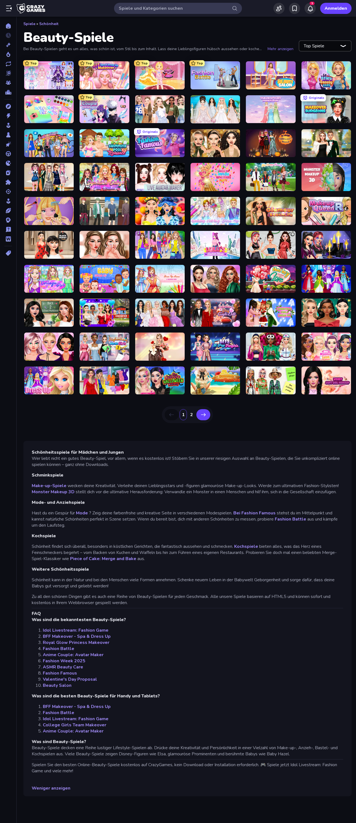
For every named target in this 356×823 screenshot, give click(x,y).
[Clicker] (8, 144)
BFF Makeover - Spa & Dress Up (77, 636)
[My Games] (294, 8)
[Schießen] (8, 191)
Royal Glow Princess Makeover (76, 642)
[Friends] (279, 8)
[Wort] (8, 239)
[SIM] (8, 201)
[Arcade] (8, 125)
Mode (82, 513)
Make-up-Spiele (49, 486)
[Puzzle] (8, 182)
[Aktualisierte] (8, 64)
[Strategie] (8, 220)
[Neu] (8, 45)
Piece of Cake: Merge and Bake (103, 559)
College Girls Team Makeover (74, 725)
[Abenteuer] (8, 106)
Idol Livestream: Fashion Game (75, 630)
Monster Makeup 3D (53, 492)
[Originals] (8, 73)
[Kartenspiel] (8, 172)
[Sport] (8, 210)
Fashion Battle (290, 519)
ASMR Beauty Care (63, 667)
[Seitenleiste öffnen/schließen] (9, 8)
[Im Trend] (8, 54)
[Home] (8, 26)
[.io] (8, 163)
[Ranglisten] (8, 92)
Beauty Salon (57, 685)
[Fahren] (8, 153)
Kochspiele (246, 546)
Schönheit (48, 23)
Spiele (29, 23)
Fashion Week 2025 (64, 661)
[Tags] (8, 253)
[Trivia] (8, 229)
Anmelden (336, 8)
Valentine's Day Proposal (70, 679)
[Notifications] (310, 8)
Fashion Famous (60, 673)
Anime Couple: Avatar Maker (73, 655)
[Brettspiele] (8, 135)
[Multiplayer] (8, 82)
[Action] (8, 116)
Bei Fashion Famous (254, 513)
